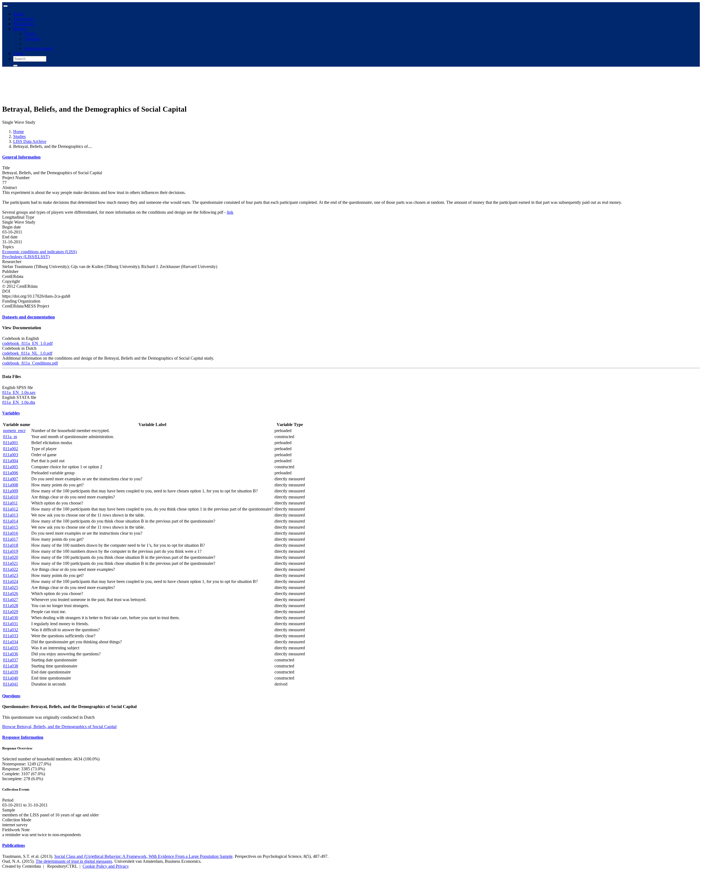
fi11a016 (10, 533)
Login (18, 53)
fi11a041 (10, 684)
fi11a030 (10, 617)
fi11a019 (10, 551)
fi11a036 (10, 654)
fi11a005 (10, 466)
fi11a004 (10, 460)
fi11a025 (10, 587)
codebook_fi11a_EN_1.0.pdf (27, 343)
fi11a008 (10, 485)
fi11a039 (10, 672)
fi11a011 (10, 503)
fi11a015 (10, 527)
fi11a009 (10, 491)
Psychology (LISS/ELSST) (26, 256)
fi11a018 (10, 545)
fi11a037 (10, 660)
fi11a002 (10, 448)
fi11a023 (10, 575)
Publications (23, 23)
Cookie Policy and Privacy (106, 866)
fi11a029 (10, 611)
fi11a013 (10, 515)
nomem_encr (14, 430)
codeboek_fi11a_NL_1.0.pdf (27, 353)
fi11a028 (10, 605)
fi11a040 (10, 678)
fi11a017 (10, 539)
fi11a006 (10, 472)
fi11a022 (10, 569)
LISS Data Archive (29, 141)
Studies (19, 136)
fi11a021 (10, 563)
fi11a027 (10, 599)
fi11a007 (10, 479)
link (230, 212)
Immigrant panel (38, 48)
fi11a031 (10, 623)
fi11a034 (10, 641)
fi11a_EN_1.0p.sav (19, 392)
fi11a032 (10, 629)
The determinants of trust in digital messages (74, 861)
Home (18, 14)
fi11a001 (10, 442)
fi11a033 (10, 635)
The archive (23, 18)
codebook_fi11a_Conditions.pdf (30, 363)
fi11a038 (10, 666)
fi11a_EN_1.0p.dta (18, 402)
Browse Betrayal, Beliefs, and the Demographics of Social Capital (59, 726)
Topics (30, 33)
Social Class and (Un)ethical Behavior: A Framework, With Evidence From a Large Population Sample (143, 856)
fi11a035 (10, 648)
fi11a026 (10, 593)
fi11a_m (10, 436)
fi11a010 (10, 497)
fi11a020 (10, 557)
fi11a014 (10, 521)
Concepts (32, 38)
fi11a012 (10, 509)
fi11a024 (10, 581)
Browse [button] (20, 28)
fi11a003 (10, 454)
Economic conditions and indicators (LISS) (39, 251)
